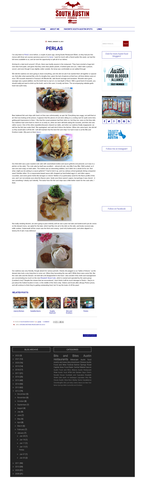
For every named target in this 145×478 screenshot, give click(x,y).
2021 (17, 359)
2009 (17, 470)
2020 (17, 363)
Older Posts (90, 335)
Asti (73, 372)
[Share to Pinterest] (63, 322)
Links (99, 29)
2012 (17, 391)
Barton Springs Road (82, 365)
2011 (17, 463)
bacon (88, 367)
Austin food (62, 372)
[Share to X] (58, 322)
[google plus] (114, 121)
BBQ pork (67, 383)
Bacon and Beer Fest (85, 383)
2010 (17, 467)
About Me (54, 29)
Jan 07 (22, 454)
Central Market (80, 367)
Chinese (83, 362)
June (19, 415)
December (21, 394)
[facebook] (104, 121)
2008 (17, 474)
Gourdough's (58, 383)
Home (42, 29)
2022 (17, 355)
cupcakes (81, 378)
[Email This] (54, 322)
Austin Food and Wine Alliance (65, 370)
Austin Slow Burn (65, 380)
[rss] (129, 121)
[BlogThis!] (56, 322)
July (19, 412)
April (19, 422)
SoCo (43, 324)
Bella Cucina (67, 385)
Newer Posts (19, 335)
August (20, 408)
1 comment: (46, 321)
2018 (17, 370)
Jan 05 (22, 458)
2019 (17, 366)
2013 (17, 387)
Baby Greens (74, 383)
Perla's (26, 55)
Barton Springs (58, 385)
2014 (17, 384)
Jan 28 (22, 436)
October (20, 401)
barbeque (73, 378)
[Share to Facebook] (60, 322)
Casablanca (87, 380)
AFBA (70, 372)
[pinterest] (124, 121)
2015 (17, 380)
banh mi (66, 378)
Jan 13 (22, 447)
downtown (75, 362)
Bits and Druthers (25, 324)
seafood (38, 324)
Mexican (74, 359)
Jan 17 (22, 443)
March (20, 426)
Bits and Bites (66, 355)
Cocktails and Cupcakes (75, 375)
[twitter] (109, 121)
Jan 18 (22, 440)
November (21, 397)
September (22, 405)
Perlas (54, 48)
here (51, 57)
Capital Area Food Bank (63, 367)
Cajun (84, 372)
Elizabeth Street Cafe (48, 278)
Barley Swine (77, 380)
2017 (17, 373)
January (20, 433)
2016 (17, 377)
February (21, 429)
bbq (69, 362)
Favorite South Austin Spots (78, 29)
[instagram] (119, 121)
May (19, 419)
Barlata (78, 372)
